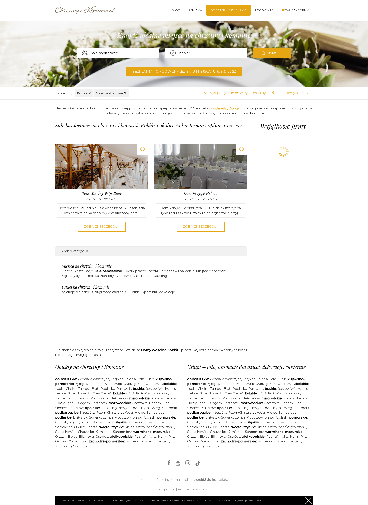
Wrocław (84, 379)
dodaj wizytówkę (225, 108)
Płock (166, 403)
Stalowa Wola (122, 412)
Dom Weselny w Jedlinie (101, 193)
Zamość (84, 389)
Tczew (109, 422)
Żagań (106, 393)
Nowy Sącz (64, 403)
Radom (155, 403)
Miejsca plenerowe (211, 271)
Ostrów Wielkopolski (71, 441)
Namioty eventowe (115, 276)
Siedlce (61, 408)
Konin (162, 437)
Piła (171, 437)
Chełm (71, 389)
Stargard (162, 441)
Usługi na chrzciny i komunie (85, 287)
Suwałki (95, 417)
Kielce (130, 427)
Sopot (86, 422)
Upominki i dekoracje (158, 292)
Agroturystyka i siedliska (80, 276)
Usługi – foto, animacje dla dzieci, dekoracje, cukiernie (246, 366)
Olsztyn (60, 437)
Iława (89, 437)
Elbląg (73, 437)
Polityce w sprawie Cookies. (247, 500)
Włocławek (113, 384)
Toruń (98, 384)
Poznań (140, 437)
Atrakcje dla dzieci (76, 292)
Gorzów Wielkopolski (161, 389)
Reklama (195, 10)
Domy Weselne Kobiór (159, 350)
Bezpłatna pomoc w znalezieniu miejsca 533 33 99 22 (184, 71)
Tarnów (170, 398)
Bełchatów (119, 398)
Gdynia (74, 422)
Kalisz (152, 437)
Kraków (157, 398)
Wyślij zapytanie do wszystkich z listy (237, 93)
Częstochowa (155, 422)
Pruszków (75, 408)
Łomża (108, 417)
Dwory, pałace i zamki (141, 271)
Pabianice (63, 398)
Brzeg (155, 408)
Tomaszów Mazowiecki (90, 398)
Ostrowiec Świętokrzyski (155, 427)
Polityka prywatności (194, 489)
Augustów (123, 417)
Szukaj (272, 53)
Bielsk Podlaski (144, 417)
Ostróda (101, 437)
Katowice (135, 422)
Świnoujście (82, 446)
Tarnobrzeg (156, 412)
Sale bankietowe (111, 93)
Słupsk (97, 422)
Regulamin (166, 489)
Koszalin (147, 441)
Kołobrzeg (63, 446)
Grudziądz (131, 384)
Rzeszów (87, 412)
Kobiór (84, 93)
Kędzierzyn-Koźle (125, 408)
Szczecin (133, 441)
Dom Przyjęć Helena (200, 193)
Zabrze (92, 427)
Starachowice (66, 432)
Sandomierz (122, 432)
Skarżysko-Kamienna (94, 432)
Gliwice (79, 427)
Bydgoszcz (83, 384)
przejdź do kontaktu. (210, 480)
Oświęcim (82, 403)
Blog (176, 10)
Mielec (139, 412)
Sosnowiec (63, 427)
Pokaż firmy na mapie (292, 93)
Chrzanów (99, 403)
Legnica (117, 379)
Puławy (122, 389)
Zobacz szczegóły (101, 226)
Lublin (59, 389)
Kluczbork (169, 408)
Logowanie (264, 10)
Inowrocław (150, 384)
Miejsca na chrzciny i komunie (87, 266)
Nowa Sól (84, 393)
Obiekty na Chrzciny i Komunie (89, 366)
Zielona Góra (65, 393)
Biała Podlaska (103, 389)
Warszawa (140, 403)
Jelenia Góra (134, 379)
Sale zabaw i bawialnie (176, 271)
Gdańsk (61, 422)
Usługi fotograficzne (108, 292)
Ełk (81, 437)
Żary (96, 393)
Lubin (149, 379)
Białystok (80, 417)
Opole (106, 408)
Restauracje (83, 271)
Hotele (67, 271)
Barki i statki (142, 276)
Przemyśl (103, 412)
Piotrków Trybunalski (152, 393)
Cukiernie (132, 292)
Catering (160, 276)
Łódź (130, 393)
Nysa (145, 408)
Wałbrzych (101, 379)
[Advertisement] (151, 325)
